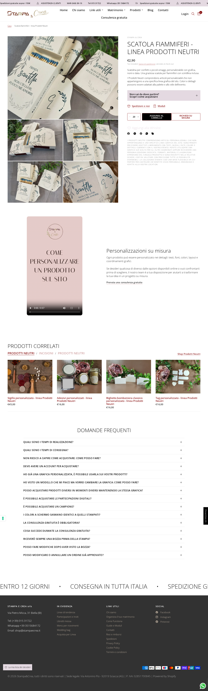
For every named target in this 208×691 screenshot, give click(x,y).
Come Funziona (114, 621)
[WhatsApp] (147, 133)
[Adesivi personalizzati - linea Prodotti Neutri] (79, 376)
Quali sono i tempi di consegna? (45, 450)
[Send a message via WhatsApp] (202, 685)
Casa (9, 26)
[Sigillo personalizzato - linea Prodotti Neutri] (30, 376)
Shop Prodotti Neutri (189, 354)
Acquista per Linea (66, 634)
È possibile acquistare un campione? (49, 506)
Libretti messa (64, 621)
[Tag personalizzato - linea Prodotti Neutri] (178, 376)
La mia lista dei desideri (19, 667)
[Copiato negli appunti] (153, 133)
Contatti (163, 10)
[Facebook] (129, 133)
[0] (198, 13)
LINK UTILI (112, 606)
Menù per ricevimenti (68, 625)
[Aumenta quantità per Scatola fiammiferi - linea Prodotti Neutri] (138, 116)
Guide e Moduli (114, 625)
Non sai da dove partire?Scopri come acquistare (144, 95)
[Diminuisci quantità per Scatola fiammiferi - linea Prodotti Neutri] (129, 116)
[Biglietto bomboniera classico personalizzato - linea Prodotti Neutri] (128, 376)
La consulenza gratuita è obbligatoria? (51, 522)
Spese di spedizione (147, 64)
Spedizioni (111, 638)
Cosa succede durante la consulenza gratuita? (56, 530)
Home (64, 10)
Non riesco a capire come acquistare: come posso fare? (61, 458)
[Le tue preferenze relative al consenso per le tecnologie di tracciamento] (3, 518)
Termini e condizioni (116, 652)
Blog (150, 10)
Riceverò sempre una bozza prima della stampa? (56, 539)
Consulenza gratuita (114, 17)
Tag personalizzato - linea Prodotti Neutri (176, 400)
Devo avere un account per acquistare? (51, 466)
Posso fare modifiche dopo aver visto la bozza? (56, 547)
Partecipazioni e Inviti (67, 616)
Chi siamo (78, 10)
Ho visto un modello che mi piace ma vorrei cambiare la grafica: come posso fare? (81, 482)
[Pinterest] (141, 133)
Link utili (95, 10)
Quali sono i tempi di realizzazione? (48, 442)
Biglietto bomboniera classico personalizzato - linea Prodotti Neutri (124, 401)
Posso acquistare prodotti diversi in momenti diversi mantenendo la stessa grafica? (83, 490)
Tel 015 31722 (82, 3)
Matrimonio (115, 10)
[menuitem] (64, 10)
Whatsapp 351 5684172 (106, 3)
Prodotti (135, 10)
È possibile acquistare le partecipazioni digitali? (57, 498)
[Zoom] (112, 43)
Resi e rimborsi (113, 634)
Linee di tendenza (66, 612)
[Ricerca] (193, 13)
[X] (135, 133)
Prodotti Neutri (21, 353)
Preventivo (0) (205, 515)
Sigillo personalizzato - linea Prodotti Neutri (30, 400)
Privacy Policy (113, 643)
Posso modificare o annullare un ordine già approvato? (63, 555)
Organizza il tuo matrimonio (120, 616)
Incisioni (46, 353)
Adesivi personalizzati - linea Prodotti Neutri (74, 400)
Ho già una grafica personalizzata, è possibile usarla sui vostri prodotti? (75, 474)
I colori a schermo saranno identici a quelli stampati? (61, 514)
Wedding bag (63, 629)
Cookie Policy (113, 647)
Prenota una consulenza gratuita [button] (124, 282)
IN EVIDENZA (64, 606)
